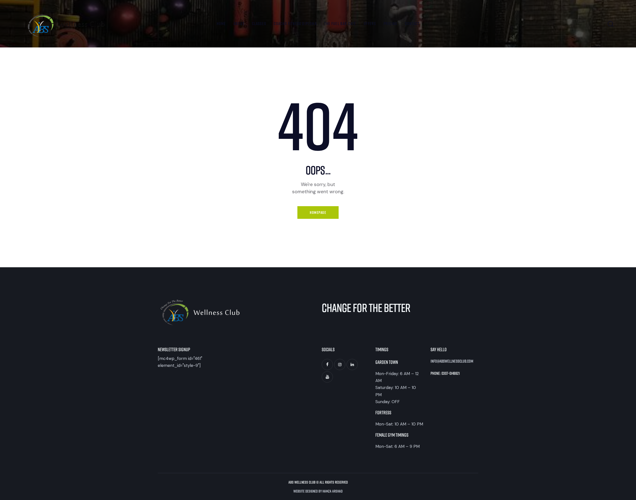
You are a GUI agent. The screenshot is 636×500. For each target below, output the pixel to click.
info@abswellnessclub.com (452, 361)
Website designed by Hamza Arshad (318, 490)
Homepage (318, 212)
